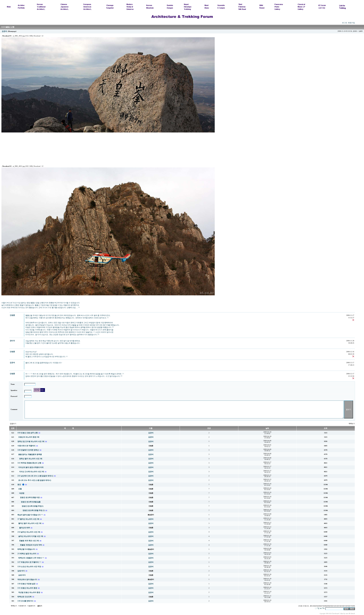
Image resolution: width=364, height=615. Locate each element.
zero (347, 613)
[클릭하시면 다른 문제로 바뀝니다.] (39, 390)
